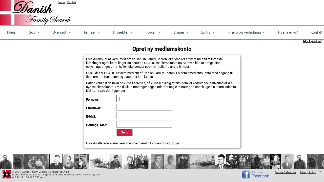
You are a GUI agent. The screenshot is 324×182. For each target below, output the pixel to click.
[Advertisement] (232, 11)
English (71, 2)
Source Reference (285, 172)
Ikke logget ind (312, 41)
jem (11, 32)
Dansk (61, 2)
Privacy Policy (308, 172)
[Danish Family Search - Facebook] (256, 177)
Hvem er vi (288, 32)
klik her (174, 143)
